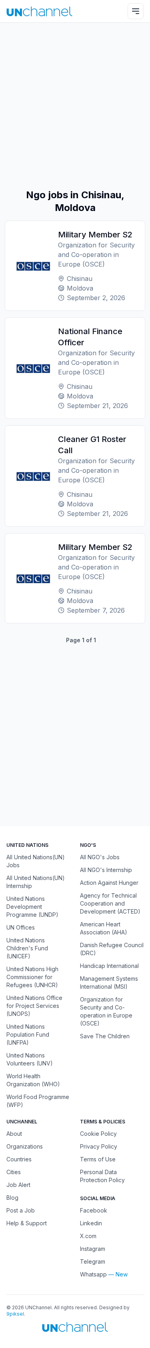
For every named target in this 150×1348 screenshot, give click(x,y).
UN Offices (20, 927)
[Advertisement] (75, 106)
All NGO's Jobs (100, 857)
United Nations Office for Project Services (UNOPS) (34, 1005)
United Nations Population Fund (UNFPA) (27, 1034)
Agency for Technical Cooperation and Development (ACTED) (110, 903)
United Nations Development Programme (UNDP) (32, 906)
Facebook (93, 1210)
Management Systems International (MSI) (109, 982)
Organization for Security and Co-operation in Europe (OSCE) (106, 1011)
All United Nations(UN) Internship (35, 881)
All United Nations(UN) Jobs (35, 861)
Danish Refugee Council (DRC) (112, 949)
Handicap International (109, 965)
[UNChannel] (39, 11)
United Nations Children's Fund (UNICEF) (27, 948)
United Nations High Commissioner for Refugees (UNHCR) (32, 977)
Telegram (92, 1261)
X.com (88, 1236)
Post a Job (20, 1210)
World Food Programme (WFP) (37, 1100)
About (14, 1133)
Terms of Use (98, 1159)
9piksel (15, 1314)
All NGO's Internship (106, 869)
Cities (13, 1172)
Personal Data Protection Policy (102, 1176)
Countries (19, 1159)
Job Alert (18, 1184)
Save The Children (105, 1036)
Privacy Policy (98, 1146)
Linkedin (91, 1223)
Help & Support (26, 1223)
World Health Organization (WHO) (33, 1080)
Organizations (24, 1146)
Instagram (92, 1248)
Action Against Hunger (109, 882)
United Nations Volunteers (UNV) (29, 1059)
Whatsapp (93, 1274)
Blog (12, 1197)
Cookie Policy (98, 1133)
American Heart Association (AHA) (103, 928)
